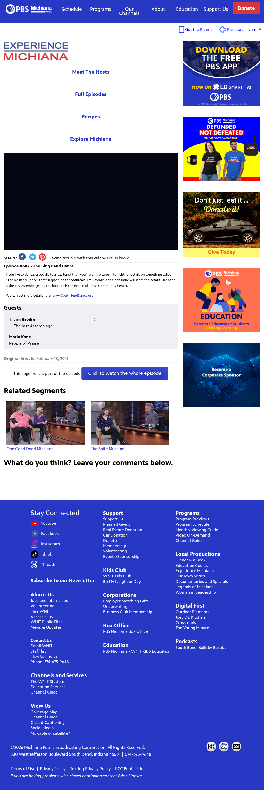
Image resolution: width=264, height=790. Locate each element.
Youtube (48, 523)
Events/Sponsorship (121, 556)
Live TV (254, 29)
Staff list (38, 651)
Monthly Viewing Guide (197, 529)
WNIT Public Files (46, 621)
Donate (246, 8)
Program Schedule (192, 524)
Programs (100, 9)
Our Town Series (190, 576)
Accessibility (42, 616)
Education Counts (192, 565)
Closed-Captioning (48, 722)
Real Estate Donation (122, 529)
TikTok (46, 554)
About (158, 9)
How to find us (44, 656)
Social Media (42, 727)
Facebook (50, 533)
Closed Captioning (237, 746)
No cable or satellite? (50, 733)
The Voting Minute (192, 627)
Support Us (216, 9)
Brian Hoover (130, 775)
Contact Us (41, 640)
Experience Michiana (36, 51)
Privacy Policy (52, 768)
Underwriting (115, 606)
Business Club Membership (127, 611)
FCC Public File (129, 768)
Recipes (91, 117)
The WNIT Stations (48, 681)
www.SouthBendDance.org (73, 296)
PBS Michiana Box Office (125, 631)
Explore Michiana (90, 139)
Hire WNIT (40, 611)
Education (187, 9)
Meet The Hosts (90, 72)
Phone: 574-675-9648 (50, 661)
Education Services (48, 686)
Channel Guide (44, 692)
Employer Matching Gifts (126, 601)
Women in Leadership (196, 592)
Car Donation (115, 535)
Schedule (72, 9)
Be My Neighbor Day (122, 581)
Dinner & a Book (190, 560)
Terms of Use (23, 768)
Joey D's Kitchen (190, 617)
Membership (114, 545)
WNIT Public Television (28, 9)
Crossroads (186, 622)
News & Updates (46, 627)
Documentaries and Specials (202, 581)
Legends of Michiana (195, 586)
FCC (211, 746)
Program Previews (192, 518)
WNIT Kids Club (117, 576)
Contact (224, 746)
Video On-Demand (193, 535)
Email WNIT (41, 645)
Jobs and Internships (49, 600)
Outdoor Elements (192, 611)
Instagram (50, 543)
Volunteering (42, 605)
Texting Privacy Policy (90, 768)
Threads (48, 564)
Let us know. (118, 258)
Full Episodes (90, 94)
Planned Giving (117, 524)
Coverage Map (44, 711)
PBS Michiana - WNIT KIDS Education (136, 651)
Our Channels (129, 11)
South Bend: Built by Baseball (202, 647)
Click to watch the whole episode (125, 373)
